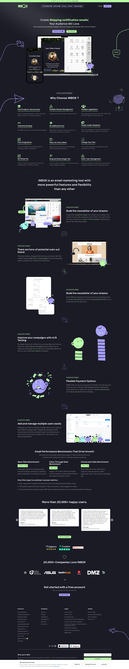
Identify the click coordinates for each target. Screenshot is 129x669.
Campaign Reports (23, 631)
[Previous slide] (17, 520)
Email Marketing (22, 612)
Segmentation (21, 629)
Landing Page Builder (23, 624)
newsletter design (81, 215)
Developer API (45, 619)
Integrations (44, 617)
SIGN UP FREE (64, 594)
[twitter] (50, 646)
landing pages (43, 258)
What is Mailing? (92, 617)
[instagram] (55, 646)
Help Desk (44, 621)
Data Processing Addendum (72, 630)
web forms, (34, 258)
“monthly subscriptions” (101, 389)
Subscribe (97, 659)
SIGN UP (107, 6)
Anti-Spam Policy (69, 617)
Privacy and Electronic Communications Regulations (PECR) (75, 624)
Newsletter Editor (22, 617)
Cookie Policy (56, 666)
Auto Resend (21, 621)
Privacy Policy (68, 612)
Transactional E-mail (23, 633)
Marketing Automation (24, 614)
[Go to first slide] (104, 572)
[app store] (63, 646)
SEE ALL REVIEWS (64, 537)
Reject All (77, 664)
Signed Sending (22, 638)
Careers (43, 614)
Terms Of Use (68, 614)
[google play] (75, 646)
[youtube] (52, 646)
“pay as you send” (75, 392)
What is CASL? (92, 612)
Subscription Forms (23, 626)
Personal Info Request (70, 628)
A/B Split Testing (22, 619)
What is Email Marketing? (95, 614)
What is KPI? (91, 619)
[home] (23, 6)
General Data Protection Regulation (74, 619)
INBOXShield (67, 632)
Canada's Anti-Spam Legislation (73, 621)
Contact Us (44, 624)
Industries (20, 641)
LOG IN (100, 6)
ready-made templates (91, 219)
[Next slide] (112, 520)
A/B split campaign (36, 346)
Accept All (104, 664)
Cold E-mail (21, 636)
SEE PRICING (71, 31)
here (29, 436)
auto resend (36, 351)
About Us (43, 612)
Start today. (75, 1)
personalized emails (99, 299)
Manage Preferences (90, 664)
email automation (75, 299)
